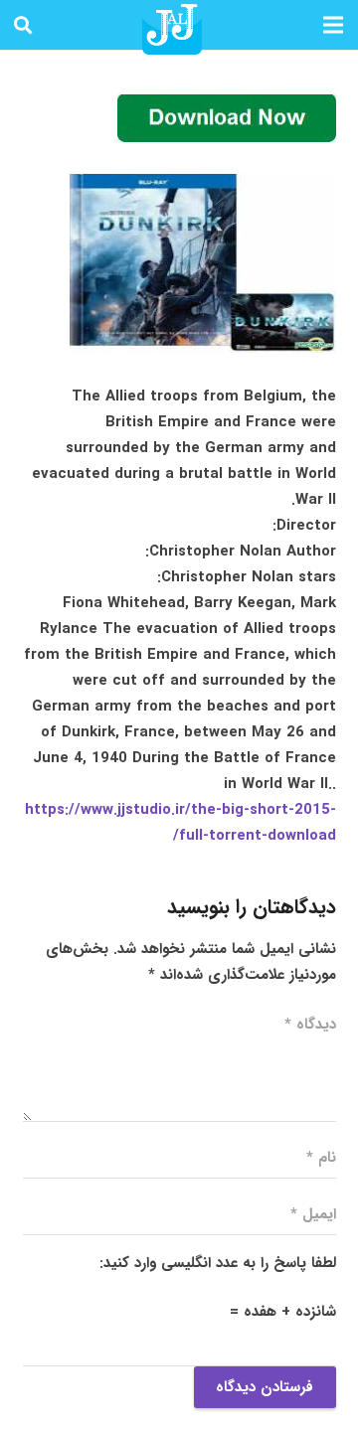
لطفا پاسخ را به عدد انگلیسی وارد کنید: (217, 1263)
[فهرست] (333, 25)
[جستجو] (23, 25)
